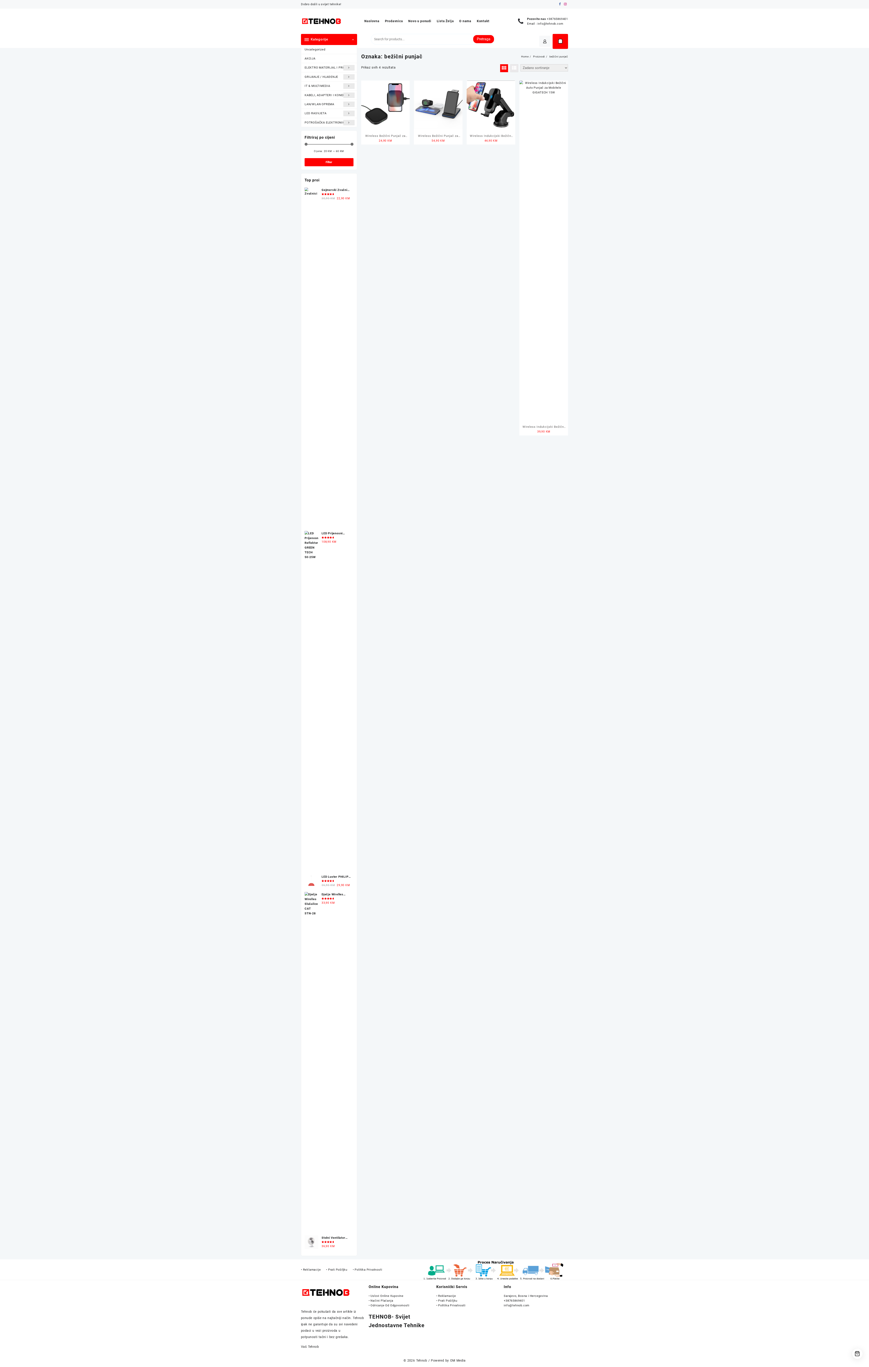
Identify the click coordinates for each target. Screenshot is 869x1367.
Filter (329, 162)
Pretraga (483, 39)
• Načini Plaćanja (381, 1300)
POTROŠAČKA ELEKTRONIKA (326, 122)
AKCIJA (310, 58)
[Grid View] (504, 68)
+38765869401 (557, 19)
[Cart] (560, 41)
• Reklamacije (446, 1296)
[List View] (514, 68)
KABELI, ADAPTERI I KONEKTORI (328, 95)
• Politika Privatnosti (451, 1305)
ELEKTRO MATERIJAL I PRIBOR (327, 67)
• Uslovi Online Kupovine (386, 1296)
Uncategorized (315, 49)
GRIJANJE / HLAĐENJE (321, 76)
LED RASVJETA (316, 113)
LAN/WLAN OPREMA (319, 104)
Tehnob (421, 1360)
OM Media (458, 1360)
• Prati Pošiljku (447, 1300)
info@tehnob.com (550, 23)
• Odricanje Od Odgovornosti (389, 1305)
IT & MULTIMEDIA (317, 86)
